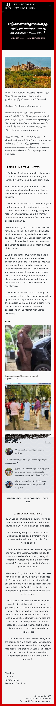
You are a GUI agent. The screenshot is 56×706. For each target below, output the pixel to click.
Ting (28, 502)
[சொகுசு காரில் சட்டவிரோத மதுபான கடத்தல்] (28, 348)
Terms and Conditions (16, 683)
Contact (9, 676)
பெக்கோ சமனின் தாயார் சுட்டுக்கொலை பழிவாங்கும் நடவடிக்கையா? (26, 461)
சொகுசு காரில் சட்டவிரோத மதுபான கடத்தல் (21, 376)
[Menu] (50, 6)
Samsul (47, 701)
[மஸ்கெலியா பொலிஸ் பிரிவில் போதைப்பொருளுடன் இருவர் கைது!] (28, 408)
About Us (9, 673)
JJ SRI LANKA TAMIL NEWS (24, 4)
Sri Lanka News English (16, 395)
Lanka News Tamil (14, 399)
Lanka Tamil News (32, 498)
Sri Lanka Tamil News (36, 38)
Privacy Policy (12, 680)
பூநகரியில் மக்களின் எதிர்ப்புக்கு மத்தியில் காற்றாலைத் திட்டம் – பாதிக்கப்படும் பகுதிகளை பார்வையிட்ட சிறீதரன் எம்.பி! (32, 471)
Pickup (46, 498)
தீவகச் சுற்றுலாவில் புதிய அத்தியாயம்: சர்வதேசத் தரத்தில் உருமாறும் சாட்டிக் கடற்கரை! (30, 484)
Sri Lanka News (14, 498)
